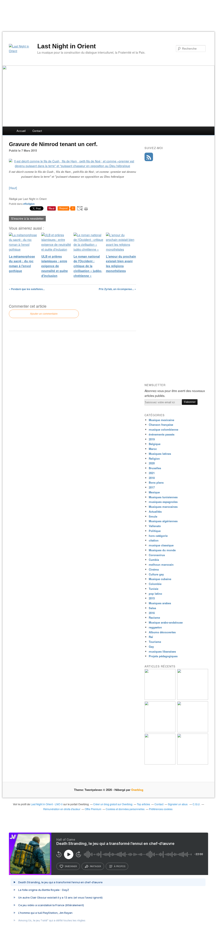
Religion (154, 458)
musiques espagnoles (163, 502)
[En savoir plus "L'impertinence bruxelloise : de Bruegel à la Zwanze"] (160, 699)
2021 (152, 473)
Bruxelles (155, 468)
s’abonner (71, 866)
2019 (152, 439)
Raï (151, 637)
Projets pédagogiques (163, 656)
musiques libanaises (162, 651)
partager (95, 866)
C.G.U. (196, 804)
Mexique (154, 492)
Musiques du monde (162, 550)
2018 (152, 478)
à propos (119, 866)
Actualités (155, 511)
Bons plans (156, 482)
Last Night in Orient (66, 46)
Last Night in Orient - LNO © (47, 804)
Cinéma (154, 569)
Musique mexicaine (161, 420)
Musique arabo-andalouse (166, 622)
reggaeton (155, 627)
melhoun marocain (161, 564)
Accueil (21, 131)
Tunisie (153, 589)
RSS (149, 157)
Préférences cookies (160, 809)
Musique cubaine (160, 579)
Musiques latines (160, 454)
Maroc (153, 449)
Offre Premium (93, 809)
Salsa (152, 608)
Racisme (154, 617)
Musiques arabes (160, 603)
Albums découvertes (162, 632)
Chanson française (161, 425)
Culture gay (156, 574)
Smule (153, 516)
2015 (152, 598)
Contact (37, 131)
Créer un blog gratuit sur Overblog (112, 804)
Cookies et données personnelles (125, 809)
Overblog (137, 790)
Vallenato (155, 526)
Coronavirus (157, 555)
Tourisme (155, 642)
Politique (155, 531)
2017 (152, 487)
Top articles (143, 804)
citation (154, 540)
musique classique (161, 545)
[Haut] (13, 188)
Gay (151, 647)
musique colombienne (163, 429)
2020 (152, 463)
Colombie (155, 584)
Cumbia (154, 560)
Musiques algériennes (163, 521)
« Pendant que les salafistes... (27, 289)
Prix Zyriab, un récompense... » (117, 289)
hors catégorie (158, 536)
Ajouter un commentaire (44, 313)
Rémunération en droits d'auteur (61, 809)
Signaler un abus (178, 804)
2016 (152, 613)
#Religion (29, 204)
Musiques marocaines (163, 507)
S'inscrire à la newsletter (27, 218)
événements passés (161, 434)
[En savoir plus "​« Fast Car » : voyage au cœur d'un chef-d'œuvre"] (192, 731)
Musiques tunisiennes (163, 497)
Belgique (154, 444)
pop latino (155, 594)
